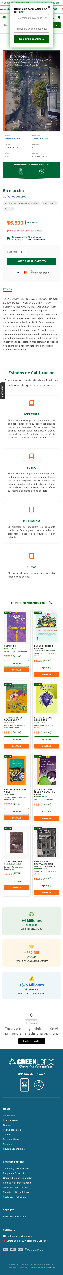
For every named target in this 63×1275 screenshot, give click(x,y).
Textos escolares (12, 1129)
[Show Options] (46, 18)
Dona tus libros (11, 1139)
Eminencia (10, 646)
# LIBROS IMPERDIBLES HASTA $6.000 (21, 203)
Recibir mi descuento (31, 39)
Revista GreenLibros (14, 1148)
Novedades (9, 1115)
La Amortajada (13, 861)
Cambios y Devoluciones (16, 1168)
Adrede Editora (40, 138)
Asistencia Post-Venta (14, 1196)
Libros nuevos (10, 1120)
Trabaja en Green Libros (16, 1192)
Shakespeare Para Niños (15, 790)
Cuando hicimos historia (43, 647)
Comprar (7, 1134)
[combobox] (30, 18)
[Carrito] (59, 18)
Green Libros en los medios (17, 1177)
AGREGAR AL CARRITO (31, 261)
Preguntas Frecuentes (14, 1173)
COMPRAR (16, 670)
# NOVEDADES (49, 203)
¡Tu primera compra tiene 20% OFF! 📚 (31, 10)
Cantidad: (12, 251)
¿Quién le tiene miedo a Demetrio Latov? (44, 792)
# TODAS (9, 208)
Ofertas (7, 1125)
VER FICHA (16, 663)
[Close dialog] (49, 7)
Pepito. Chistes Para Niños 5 (13, 718)
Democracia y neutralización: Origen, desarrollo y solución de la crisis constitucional (46, 864)
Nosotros (8, 1144)
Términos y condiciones (15, 1187)
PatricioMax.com (48, 1267)
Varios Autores (12, 138)
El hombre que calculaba (43, 718)
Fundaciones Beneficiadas (17, 1182)
